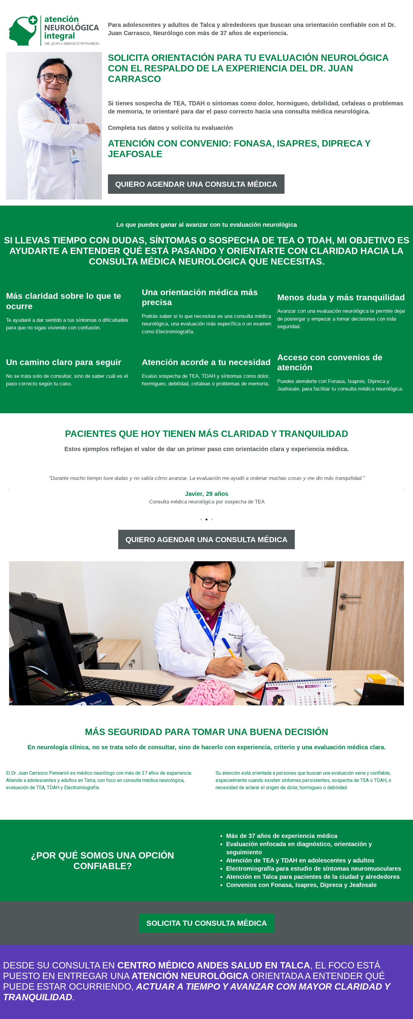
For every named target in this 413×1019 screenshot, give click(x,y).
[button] (9, 490)
